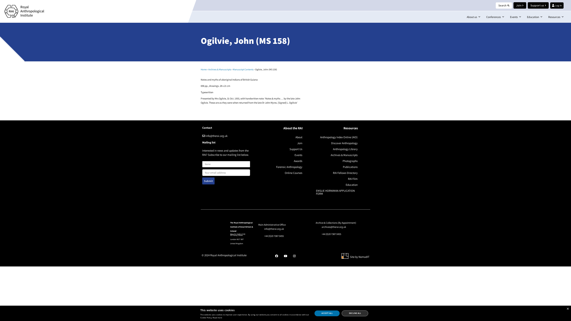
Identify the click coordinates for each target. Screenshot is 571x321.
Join (299, 143)
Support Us (296, 149)
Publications (350, 167)
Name (205, 159)
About (298, 137)
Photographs (350, 161)
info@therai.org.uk (216, 136)
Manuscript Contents (243, 69)
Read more (217, 317)
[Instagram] (294, 256)
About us (472, 17)
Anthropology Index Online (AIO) (339, 137)
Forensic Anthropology (289, 167)
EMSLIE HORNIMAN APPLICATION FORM (335, 192)
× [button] (568, 309)
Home (204, 69)
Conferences (493, 17)
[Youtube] (285, 256)
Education (533, 17)
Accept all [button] (327, 313)
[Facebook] (277, 256)
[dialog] (285, 313)
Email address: (209, 168)
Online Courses (293, 173)
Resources (554, 17)
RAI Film (353, 179)
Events (514, 17)
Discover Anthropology (344, 143)
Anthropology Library (345, 149)
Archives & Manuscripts (219, 69)
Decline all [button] (355, 313)
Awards (298, 161)
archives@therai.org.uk (334, 227)
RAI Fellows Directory (345, 173)
